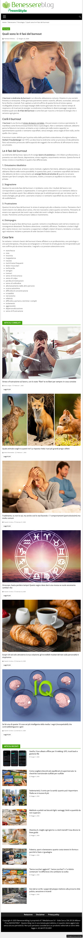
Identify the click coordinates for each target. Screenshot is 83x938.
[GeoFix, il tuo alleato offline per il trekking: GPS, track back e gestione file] (14, 758)
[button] (80, 16)
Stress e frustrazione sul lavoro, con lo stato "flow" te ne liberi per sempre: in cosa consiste (39, 381)
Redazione (28, 914)
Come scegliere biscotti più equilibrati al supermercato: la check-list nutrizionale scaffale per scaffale (52, 772)
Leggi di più (7, 389)
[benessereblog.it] (28, 6)
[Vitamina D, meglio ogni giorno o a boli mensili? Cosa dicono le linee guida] (14, 837)
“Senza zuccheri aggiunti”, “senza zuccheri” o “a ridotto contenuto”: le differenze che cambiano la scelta (51, 870)
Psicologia (6, 29)
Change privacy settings (74, 936)
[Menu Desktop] (4, 17)
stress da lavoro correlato (33, 123)
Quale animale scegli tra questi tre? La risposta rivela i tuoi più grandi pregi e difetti (36, 448)
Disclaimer (40, 914)
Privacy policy (53, 914)
